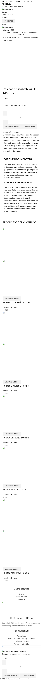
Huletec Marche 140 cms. (15, 489)
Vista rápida (5, 293)
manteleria (11, 38)
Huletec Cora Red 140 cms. (16, 302)
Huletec (14, 307)
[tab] (7, 132)
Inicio (5, 38)
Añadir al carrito (11, 126)
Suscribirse (8, 21)
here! (27, 679)
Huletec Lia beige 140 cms (16, 437)
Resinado (19, 38)
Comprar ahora (29, 126)
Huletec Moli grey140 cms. (16, 573)
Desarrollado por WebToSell (21, 626)
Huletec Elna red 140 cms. (16, 385)
